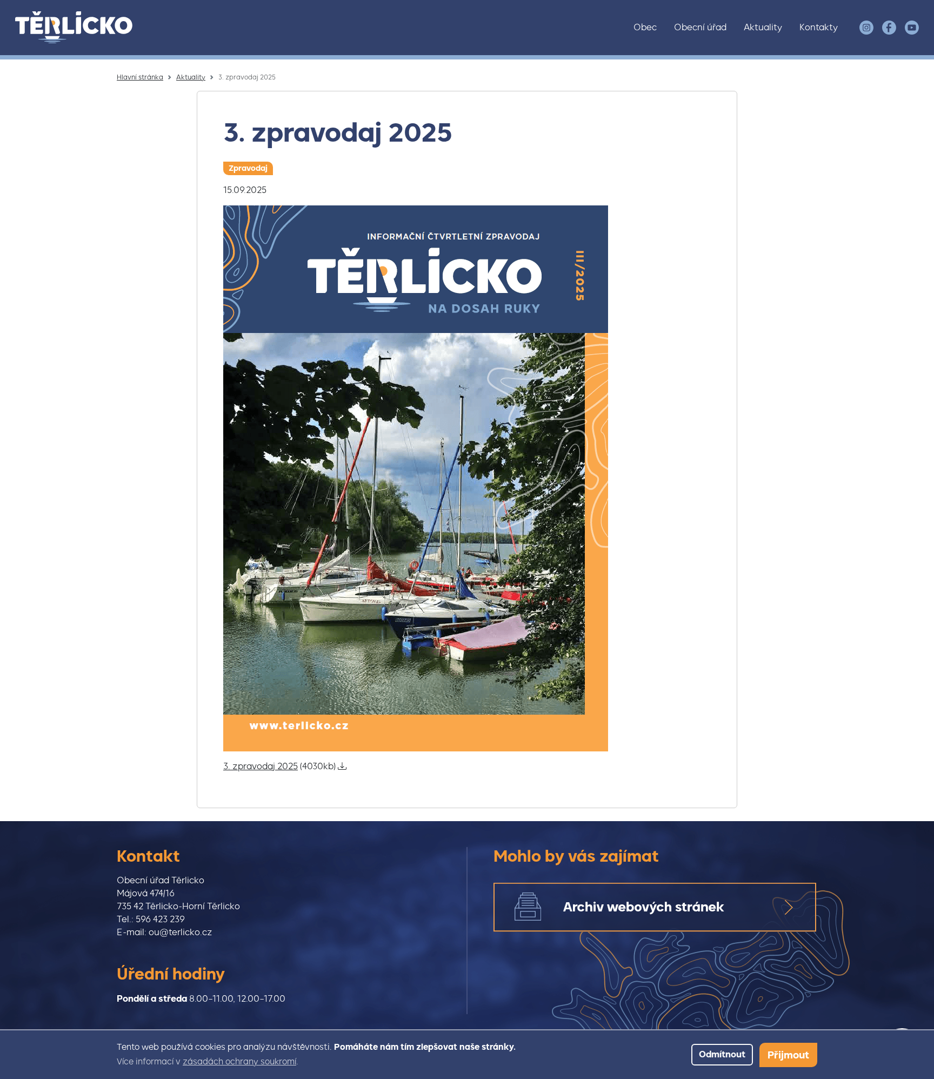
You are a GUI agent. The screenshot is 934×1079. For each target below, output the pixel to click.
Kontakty (818, 27)
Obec (645, 27)
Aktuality (763, 27)
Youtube (912, 28)
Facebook (889, 28)
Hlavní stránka (140, 77)
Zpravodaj (248, 168)
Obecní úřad (700, 27)
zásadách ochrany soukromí (239, 1062)
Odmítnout (722, 1054)
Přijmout (788, 1055)
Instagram (866, 28)
